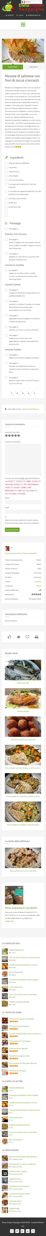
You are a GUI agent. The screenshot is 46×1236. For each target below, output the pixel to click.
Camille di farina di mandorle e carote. (23, 965)
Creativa (38, 581)
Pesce (38, 586)
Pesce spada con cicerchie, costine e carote (23, 796)
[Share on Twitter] (17, 393)
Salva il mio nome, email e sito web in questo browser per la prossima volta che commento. (22, 521)
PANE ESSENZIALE (16, 950)
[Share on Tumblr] (34, 393)
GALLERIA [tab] (33, 67)
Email (7, 507)
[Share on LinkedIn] (29, 393)
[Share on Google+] (23, 393)
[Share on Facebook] (12, 393)
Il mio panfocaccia (16, 987)
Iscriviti (10, 15)
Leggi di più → (10, 921)
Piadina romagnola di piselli (19, 1002)
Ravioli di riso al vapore (17, 1071)
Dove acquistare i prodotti (21, 907)
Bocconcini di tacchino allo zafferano (23, 1063)
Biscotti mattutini (16, 972)
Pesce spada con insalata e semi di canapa (23, 825)
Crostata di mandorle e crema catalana (23, 980)
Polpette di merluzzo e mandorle (23, 739)
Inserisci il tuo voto (12, 432)
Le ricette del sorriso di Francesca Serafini (21, 553)
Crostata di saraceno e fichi (19, 1194)
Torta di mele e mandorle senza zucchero (24, 957)
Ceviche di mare (23, 711)
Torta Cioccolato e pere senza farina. (23, 994)
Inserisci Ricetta (34, 15)
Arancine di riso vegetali (18, 1048)
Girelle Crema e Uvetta (18, 1171)
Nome (7, 498)
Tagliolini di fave (15, 1179)
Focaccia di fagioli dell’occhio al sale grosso (25, 1034)
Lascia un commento (12, 442)
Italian (28, 2)
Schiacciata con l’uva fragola (19, 1041)
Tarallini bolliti (14, 1208)
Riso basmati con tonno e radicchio (23, 871)
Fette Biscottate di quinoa (19, 1026)
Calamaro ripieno (15, 1201)
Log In (20, 15)
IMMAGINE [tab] (12, 67)
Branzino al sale (23, 683)
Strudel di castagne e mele (19, 1056)
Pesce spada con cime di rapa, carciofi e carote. (23, 768)
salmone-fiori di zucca (30, 409)
